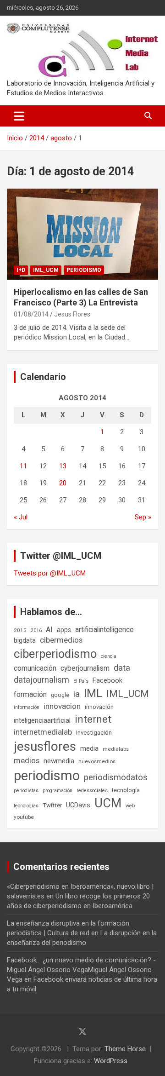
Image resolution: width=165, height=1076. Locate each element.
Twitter (52, 805)
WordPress (110, 1061)
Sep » (143, 517)
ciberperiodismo (55, 654)
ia (76, 694)
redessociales (92, 791)
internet (93, 719)
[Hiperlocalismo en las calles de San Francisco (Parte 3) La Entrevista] (82, 234)
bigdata (25, 640)
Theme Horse (125, 1049)
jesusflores (45, 746)
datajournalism (41, 680)
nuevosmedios (97, 761)
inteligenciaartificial (42, 720)
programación (57, 791)
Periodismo (83, 270)
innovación (99, 706)
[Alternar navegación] (19, 116)
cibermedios (61, 639)
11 (23, 466)
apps (64, 629)
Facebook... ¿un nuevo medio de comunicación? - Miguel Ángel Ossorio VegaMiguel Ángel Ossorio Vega (81, 970)
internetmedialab (43, 732)
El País (80, 681)
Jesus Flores (72, 314)
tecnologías (26, 806)
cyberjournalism (85, 668)
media (89, 748)
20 (62, 483)
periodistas (26, 791)
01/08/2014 (31, 314)
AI (49, 629)
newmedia (59, 761)
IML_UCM (46, 270)
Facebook (107, 680)
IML (93, 693)
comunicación (35, 668)
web (130, 806)
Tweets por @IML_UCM (50, 573)
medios (26, 760)
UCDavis (78, 805)
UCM (107, 803)
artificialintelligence (104, 629)
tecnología (126, 790)
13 (62, 466)
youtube (24, 817)
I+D (20, 270)
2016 (36, 630)
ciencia (108, 656)
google (60, 694)
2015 (20, 630)
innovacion (62, 706)
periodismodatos (116, 777)
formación (30, 694)
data (122, 668)
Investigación (94, 732)
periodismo (47, 775)
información (26, 707)
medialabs (116, 749)
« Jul (21, 517)
